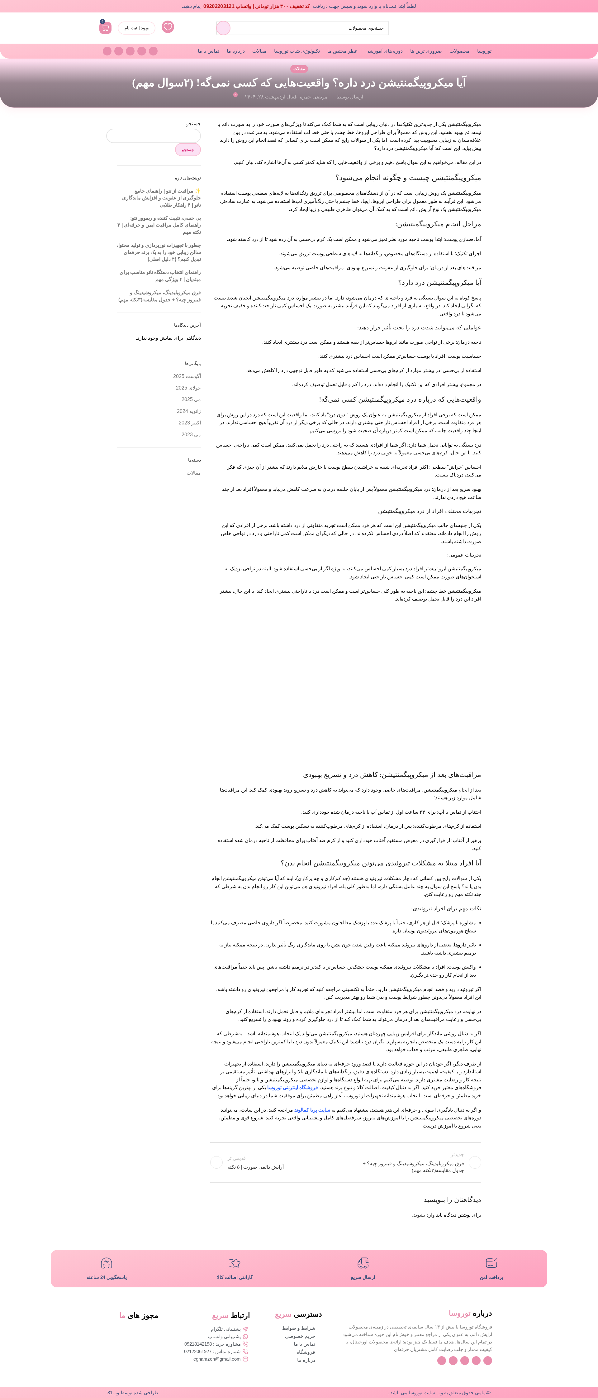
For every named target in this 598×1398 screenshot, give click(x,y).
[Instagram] (130, 51)
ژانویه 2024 (189, 411)
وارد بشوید (424, 1215)
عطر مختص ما (342, 51)
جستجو (193, 123)
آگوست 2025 (187, 376)
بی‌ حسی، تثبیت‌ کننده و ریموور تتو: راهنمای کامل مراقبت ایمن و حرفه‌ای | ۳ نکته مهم (159, 225)
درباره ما (236, 51)
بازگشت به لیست (346, 1162)
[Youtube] (153, 51)
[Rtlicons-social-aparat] (107, 51)
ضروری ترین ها (426, 51)
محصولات (459, 51)
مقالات (259, 51)
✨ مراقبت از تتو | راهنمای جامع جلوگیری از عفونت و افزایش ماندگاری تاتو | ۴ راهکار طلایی (161, 198)
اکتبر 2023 (190, 422)
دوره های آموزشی (384, 51)
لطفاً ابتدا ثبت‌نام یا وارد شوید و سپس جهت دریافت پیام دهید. (299, 6)
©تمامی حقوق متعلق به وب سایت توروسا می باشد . (439, 1392)
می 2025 (191, 399)
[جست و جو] (223, 28)
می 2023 (191, 434)
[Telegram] (118, 51)
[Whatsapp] (141, 51)
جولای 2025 (188, 387)
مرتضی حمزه (314, 96)
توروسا (484, 51)
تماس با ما (208, 51)
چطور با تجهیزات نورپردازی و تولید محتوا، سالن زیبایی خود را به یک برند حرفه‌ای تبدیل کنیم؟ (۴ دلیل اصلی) (159, 252)
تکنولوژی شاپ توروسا (297, 51)
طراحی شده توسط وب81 (132, 1392)
